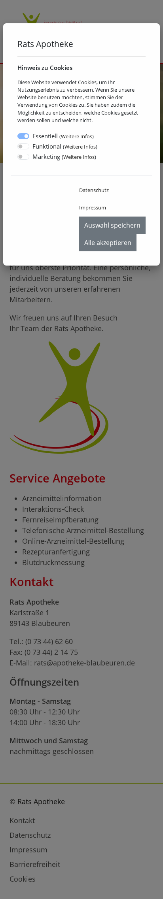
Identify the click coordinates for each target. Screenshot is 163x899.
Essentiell (63, 136)
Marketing (64, 156)
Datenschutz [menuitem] (94, 190)
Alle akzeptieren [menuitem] (107, 242)
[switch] (23, 146)
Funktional (64, 146)
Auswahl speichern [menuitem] (112, 225)
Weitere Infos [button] (76, 136)
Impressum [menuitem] (92, 207)
